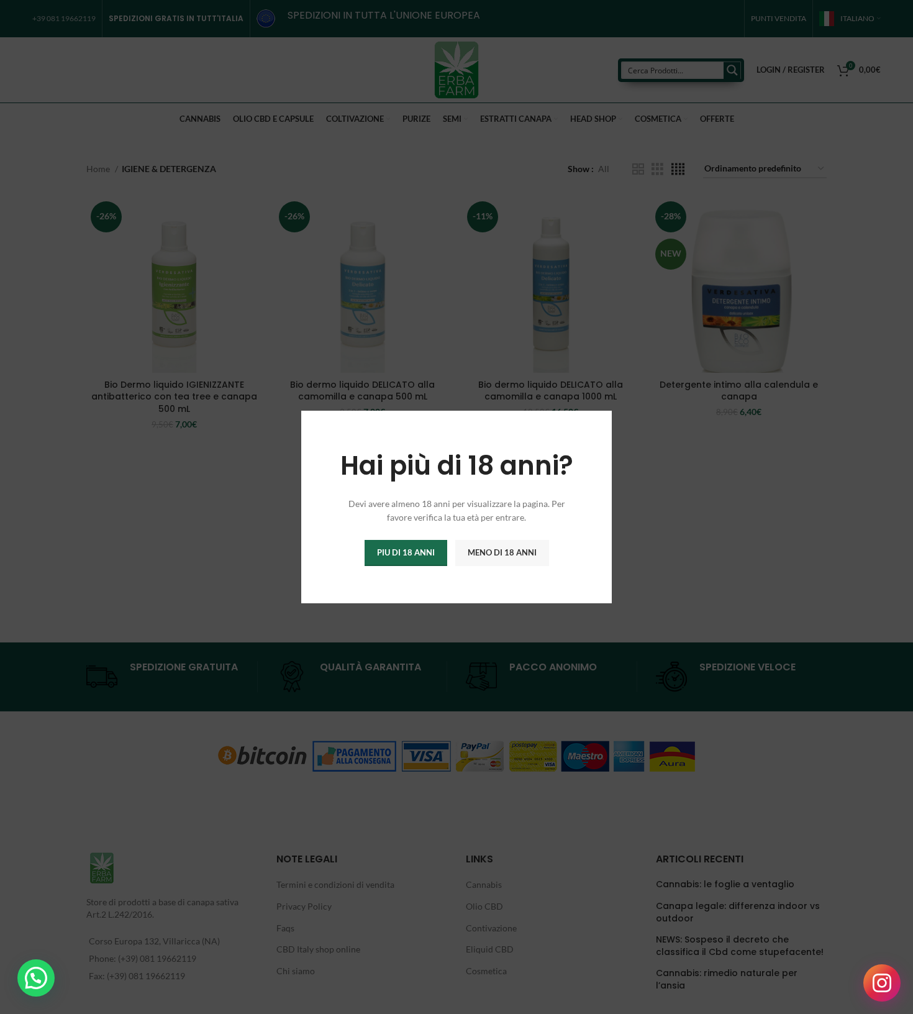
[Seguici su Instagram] (882, 983)
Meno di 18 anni (502, 552)
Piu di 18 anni (406, 552)
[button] (36, 978)
